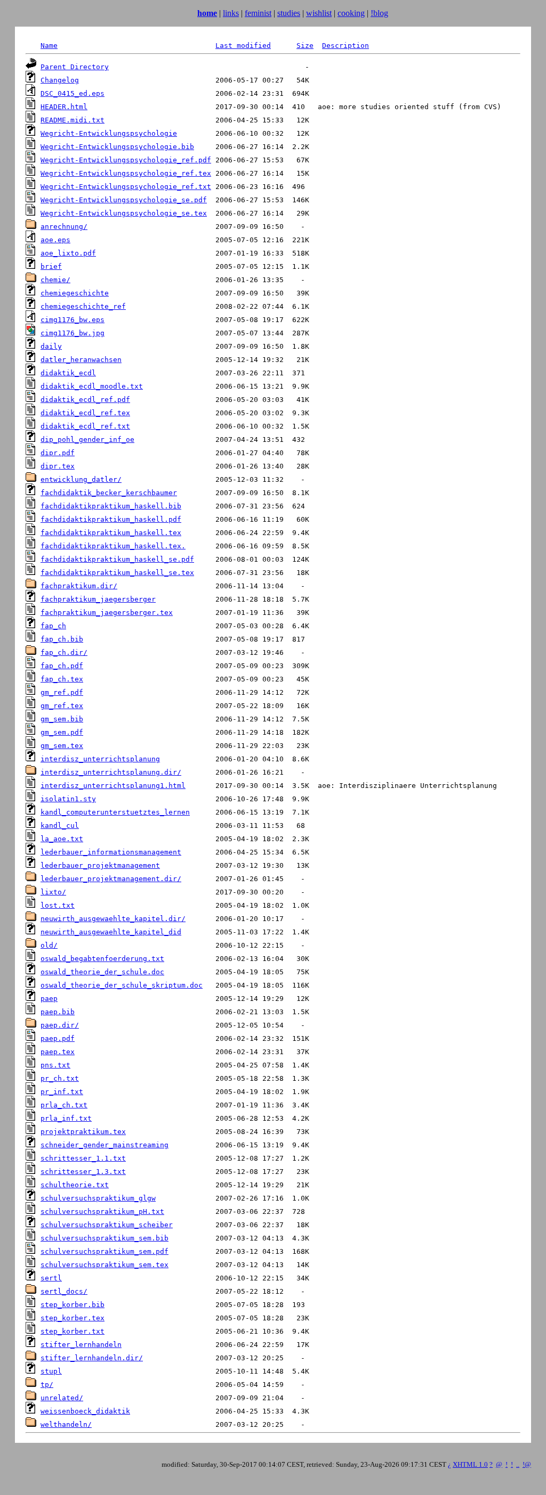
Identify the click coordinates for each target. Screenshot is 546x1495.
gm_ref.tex (62, 706)
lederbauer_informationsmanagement (111, 852)
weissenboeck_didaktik (85, 1411)
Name (49, 46)
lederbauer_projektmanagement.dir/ (111, 879)
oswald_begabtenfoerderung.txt (102, 959)
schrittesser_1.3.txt (83, 1172)
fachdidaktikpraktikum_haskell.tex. (113, 546)
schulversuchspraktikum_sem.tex (104, 1265)
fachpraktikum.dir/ (79, 586)
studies (288, 13)
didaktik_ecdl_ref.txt (85, 426)
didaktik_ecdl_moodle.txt (92, 386)
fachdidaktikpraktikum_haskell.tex (111, 533)
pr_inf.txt (62, 1092)
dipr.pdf (58, 453)
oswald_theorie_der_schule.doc (102, 972)
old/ (49, 945)
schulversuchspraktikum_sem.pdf (104, 1251)
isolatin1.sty (68, 799)
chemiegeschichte (75, 293)
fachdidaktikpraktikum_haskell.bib (111, 506)
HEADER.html (64, 107)
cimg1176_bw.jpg (73, 333)
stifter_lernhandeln (81, 1345)
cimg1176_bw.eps (73, 320)
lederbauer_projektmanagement (100, 865)
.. (517, 1464)
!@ (527, 1464)
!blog (379, 13)
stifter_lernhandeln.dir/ (92, 1358)
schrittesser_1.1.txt (83, 1158)
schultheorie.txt (75, 1185)
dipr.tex (58, 466)
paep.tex (58, 1052)
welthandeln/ (66, 1424)
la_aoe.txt (62, 839)
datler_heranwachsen (81, 360)
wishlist (319, 13)
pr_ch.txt (60, 1078)
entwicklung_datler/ (81, 479)
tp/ (47, 1385)
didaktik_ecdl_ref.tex (85, 413)
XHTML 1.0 (470, 1464)
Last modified (243, 46)
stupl (51, 1371)
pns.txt (55, 1065)
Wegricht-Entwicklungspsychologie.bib (117, 147)
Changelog (60, 80)
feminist (258, 13)
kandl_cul (60, 825)
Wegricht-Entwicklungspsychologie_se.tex (124, 213)
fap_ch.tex (62, 679)
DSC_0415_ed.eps (73, 93)
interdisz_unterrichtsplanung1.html (113, 786)
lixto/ (53, 892)
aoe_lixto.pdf (68, 253)
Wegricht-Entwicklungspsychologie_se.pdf (124, 200)
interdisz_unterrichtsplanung (100, 759)
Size (305, 46)
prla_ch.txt (64, 1105)
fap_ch (53, 626)
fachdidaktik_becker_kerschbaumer (109, 493)
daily (51, 346)
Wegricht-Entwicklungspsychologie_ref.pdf (126, 160)
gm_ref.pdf (62, 692)
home (207, 13)
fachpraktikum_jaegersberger (98, 599)
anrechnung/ (64, 227)
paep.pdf (58, 1038)
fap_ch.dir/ (64, 652)
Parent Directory (75, 67)
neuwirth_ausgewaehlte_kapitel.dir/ (113, 919)
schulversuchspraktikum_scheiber (107, 1225)
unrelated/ (62, 1398)
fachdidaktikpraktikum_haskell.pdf (111, 519)
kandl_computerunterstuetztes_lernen (115, 812)
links (231, 13)
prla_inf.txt (66, 1118)
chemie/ (55, 280)
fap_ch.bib (62, 639)
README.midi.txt (73, 120)
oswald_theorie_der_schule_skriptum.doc (122, 985)
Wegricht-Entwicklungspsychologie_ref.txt (126, 187)
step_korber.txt (73, 1331)
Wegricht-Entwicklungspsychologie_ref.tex (126, 173)
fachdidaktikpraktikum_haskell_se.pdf (117, 559)
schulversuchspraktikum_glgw (98, 1198)
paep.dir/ (60, 1025)
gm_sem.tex (62, 746)
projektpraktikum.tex (83, 1132)
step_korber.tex (73, 1318)
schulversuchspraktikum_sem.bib (104, 1238)
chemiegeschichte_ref (83, 306)
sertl (51, 1278)
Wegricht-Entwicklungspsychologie (109, 133)
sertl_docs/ (64, 1291)
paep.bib (58, 1012)
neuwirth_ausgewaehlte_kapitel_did (111, 932)
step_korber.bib (73, 1305)
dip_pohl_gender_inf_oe (87, 439)
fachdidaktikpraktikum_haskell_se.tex (117, 573)
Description (345, 46)
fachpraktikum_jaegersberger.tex (107, 613)
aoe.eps (55, 240)
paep (49, 999)
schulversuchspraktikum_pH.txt (102, 1211)
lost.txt (58, 905)
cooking (351, 13)
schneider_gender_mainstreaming (104, 1145)
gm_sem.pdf (62, 732)
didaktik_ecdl (68, 373)
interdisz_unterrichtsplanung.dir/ (111, 772)
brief (51, 266)
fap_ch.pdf (62, 666)
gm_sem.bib (62, 719)
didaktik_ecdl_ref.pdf (85, 400)
